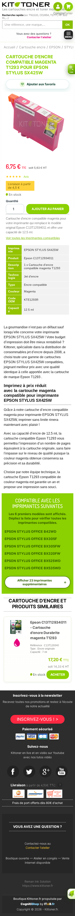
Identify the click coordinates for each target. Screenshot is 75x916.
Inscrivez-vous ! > (37, 719)
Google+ (45, 772)
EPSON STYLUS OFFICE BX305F (31, 539)
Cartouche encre (32, 47)
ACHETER (57, 675)
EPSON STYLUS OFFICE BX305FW (32, 546)
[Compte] (57, 6)
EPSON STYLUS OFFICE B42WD (30, 531)
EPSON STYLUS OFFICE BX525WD (33, 561)
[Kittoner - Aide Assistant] (71, 894)
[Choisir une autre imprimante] (71, 69)
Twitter (29, 772)
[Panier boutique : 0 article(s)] (68, 6)
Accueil (9, 47)
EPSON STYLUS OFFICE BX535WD (33, 568)
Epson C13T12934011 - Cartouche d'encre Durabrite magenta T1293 (48, 630)
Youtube (62, 772)
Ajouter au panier (48, 209)
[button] (37, 846)
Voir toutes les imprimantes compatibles (33, 238)
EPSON (54, 47)
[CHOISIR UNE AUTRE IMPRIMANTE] (71, 69)
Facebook (13, 772)
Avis (26, 176)
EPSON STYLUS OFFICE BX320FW (32, 553)
